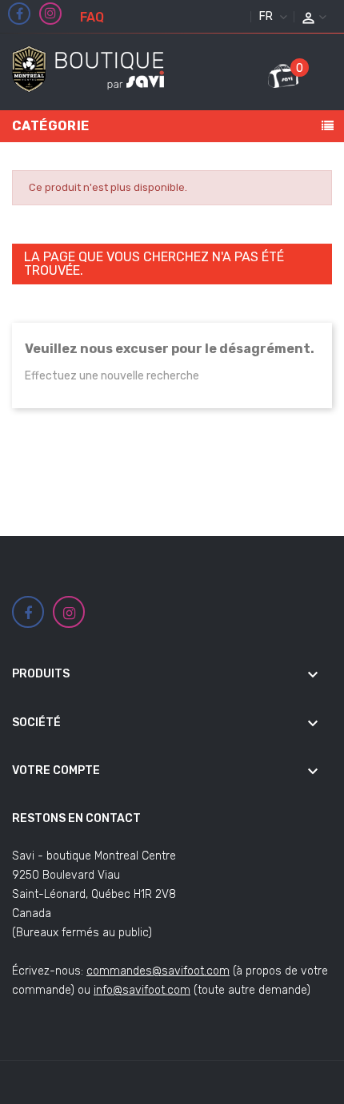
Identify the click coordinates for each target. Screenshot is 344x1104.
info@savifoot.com (142, 990)
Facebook (19, 14)
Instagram (50, 13)
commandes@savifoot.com (158, 971)
